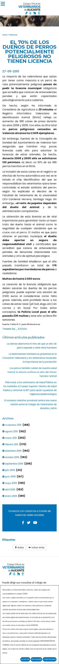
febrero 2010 (11, 444)
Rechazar (36, 659)
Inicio (5, 34)
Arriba (20, 547)
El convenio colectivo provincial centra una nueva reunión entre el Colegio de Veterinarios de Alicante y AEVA (30, 404)
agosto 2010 (11, 431)
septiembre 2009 (13, 463)
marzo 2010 (10, 437)
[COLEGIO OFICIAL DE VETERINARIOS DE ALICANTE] (29, 8)
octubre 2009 (11, 457)
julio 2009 (9, 470)
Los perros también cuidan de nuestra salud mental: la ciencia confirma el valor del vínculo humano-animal (32, 372)
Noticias (13, 34)
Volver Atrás (37, 547)
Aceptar (25, 659)
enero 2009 (10, 496)
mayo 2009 (10, 483)
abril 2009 (9, 489)
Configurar (49, 659)
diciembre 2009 (12, 450)
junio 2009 (10, 476)
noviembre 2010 (12, 425)
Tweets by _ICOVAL (14, 329)
